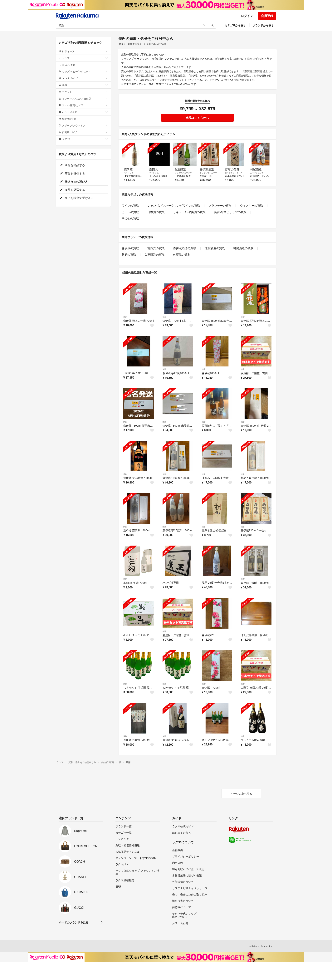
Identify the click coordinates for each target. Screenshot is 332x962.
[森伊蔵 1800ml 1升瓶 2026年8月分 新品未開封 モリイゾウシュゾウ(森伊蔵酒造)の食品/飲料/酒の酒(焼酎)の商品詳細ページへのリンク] (256, 403)
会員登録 (267, 15)
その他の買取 (130, 218)
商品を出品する (74, 165)
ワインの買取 (130, 205)
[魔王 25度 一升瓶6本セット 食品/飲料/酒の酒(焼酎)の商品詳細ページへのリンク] (217, 561)
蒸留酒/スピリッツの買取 (230, 212)
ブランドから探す (263, 25)
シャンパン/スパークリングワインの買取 (173, 205)
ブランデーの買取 (220, 205)
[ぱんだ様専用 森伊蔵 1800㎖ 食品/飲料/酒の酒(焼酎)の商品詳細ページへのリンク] (256, 613)
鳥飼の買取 (129, 254)
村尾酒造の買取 (243, 248)
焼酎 (125, 317)
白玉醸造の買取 (154, 254)
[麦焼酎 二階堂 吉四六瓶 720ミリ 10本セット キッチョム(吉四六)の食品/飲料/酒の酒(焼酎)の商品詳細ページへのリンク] (178, 613)
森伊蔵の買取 (130, 248)
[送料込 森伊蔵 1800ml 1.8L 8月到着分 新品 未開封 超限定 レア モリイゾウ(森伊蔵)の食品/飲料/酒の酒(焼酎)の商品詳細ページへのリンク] (138, 508)
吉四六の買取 (156, 248)
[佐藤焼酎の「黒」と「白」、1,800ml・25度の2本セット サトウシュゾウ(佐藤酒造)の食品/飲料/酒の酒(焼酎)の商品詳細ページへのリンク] (217, 403)
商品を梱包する (74, 173)
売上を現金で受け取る (79, 198)
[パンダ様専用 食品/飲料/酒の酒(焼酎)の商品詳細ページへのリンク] (178, 561)
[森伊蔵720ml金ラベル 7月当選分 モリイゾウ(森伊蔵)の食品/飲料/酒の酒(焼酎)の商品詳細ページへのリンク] (178, 718)
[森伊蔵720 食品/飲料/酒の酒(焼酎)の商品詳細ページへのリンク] (217, 613)
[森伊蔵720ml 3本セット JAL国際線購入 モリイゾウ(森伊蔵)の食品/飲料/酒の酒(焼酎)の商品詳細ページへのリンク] (256, 508)
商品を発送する (74, 190)
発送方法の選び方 (76, 181)
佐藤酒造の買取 (215, 248)
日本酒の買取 (156, 212)
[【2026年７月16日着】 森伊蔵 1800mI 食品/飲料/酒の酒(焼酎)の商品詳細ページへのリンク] (138, 351)
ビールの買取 (130, 212)
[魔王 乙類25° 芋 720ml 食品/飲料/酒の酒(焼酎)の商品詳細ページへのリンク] (217, 718)
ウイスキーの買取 (251, 205)
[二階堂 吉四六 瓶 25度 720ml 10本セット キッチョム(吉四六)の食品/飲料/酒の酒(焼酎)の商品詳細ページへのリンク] (256, 665)
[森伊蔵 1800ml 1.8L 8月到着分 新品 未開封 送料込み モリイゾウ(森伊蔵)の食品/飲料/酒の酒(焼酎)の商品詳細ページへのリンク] (178, 456)
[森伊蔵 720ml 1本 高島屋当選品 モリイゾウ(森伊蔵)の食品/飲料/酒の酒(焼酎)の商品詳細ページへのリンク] (178, 298)
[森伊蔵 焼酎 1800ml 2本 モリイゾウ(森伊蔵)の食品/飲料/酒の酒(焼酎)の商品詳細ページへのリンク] (256, 561)
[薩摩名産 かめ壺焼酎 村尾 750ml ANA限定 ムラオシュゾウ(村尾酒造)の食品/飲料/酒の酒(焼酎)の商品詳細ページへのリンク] (217, 508)
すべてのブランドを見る (73, 922)
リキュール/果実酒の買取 (189, 212)
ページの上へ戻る (241, 793)
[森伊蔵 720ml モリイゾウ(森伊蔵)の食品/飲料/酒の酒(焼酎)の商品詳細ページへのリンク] (217, 665)
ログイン (247, 15)
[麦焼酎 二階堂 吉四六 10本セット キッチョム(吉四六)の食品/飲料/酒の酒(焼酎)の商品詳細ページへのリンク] (256, 351)
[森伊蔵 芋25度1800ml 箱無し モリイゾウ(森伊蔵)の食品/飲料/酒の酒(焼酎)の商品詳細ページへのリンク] (178, 351)
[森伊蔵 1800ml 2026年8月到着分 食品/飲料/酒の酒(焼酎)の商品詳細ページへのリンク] (217, 298)
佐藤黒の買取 (181, 254)
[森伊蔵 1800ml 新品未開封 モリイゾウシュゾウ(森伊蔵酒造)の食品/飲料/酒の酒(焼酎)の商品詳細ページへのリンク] (138, 403)
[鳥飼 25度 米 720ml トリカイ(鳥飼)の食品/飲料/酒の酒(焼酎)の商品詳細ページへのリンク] (138, 561)
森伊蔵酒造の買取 (184, 248)
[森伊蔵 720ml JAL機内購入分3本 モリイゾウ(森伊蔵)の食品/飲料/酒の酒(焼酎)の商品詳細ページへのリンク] (138, 718)
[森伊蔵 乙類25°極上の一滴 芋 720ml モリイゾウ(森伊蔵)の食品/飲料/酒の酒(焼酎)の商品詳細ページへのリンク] (256, 298)
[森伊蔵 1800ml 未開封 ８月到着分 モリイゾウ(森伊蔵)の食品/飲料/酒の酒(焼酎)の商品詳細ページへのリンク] (178, 403)
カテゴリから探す (235, 25)
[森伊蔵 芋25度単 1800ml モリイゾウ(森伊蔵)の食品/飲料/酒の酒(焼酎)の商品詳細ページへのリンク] (138, 456)
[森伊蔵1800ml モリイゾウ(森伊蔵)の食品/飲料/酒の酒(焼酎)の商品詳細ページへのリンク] (217, 351)
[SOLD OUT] (134, 154)
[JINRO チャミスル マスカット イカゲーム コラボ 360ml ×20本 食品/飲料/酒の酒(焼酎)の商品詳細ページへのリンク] (138, 613)
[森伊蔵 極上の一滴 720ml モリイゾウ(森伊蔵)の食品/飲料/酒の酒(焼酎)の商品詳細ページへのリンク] (138, 298)
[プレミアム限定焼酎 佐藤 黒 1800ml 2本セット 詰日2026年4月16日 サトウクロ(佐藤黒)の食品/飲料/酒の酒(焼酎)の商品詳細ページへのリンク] (256, 718)
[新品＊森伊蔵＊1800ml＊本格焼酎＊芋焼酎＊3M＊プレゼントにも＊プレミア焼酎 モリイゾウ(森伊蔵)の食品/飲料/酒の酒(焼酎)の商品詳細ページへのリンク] (256, 456)
